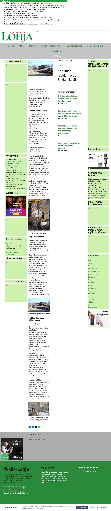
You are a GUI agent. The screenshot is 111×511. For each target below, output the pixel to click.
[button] (51, 56)
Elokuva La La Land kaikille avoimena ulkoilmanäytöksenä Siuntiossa (28, 24)
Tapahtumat (55, 46)
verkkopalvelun (17, 174)
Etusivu (11, 46)
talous (90, 285)
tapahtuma (92, 288)
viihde (90, 302)
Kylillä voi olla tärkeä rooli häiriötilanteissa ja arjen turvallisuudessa (28, 3)
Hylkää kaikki (94, 507)
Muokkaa (104, 507)
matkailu (91, 282)
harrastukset (92, 266)
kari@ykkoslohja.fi (18, 166)
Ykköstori (44, 46)
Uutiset (21, 46)
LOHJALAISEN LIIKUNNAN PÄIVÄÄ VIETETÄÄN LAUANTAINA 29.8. (28, 18)
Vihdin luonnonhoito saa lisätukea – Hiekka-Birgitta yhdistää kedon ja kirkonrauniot (34, 7)
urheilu (90, 296)
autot (90, 263)
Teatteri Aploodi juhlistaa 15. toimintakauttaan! (20, 15)
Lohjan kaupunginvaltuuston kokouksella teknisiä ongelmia (25, 9)
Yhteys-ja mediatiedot (73, 46)
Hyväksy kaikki (82, 507)
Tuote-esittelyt (55, 51)
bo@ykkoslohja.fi (18, 162)
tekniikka (91, 291)
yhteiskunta (92, 305)
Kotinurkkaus (93, 274)
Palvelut (32, 46)
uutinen (91, 299)
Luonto (90, 280)
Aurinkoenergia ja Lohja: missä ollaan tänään (19, 13)
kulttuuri (61, 65)
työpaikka (91, 294)
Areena (89, 46)
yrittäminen (92, 307)
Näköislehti (98, 46)
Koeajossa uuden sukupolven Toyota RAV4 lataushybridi (23, 11)
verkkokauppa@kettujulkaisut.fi (51, 476)
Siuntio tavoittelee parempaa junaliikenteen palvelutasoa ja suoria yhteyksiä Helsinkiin (35, 5)
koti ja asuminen (94, 271)
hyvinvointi (92, 269)
